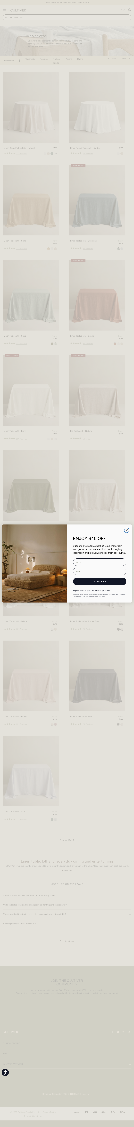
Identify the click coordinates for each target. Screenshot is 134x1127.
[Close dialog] (126, 530)
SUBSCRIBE (99, 581)
